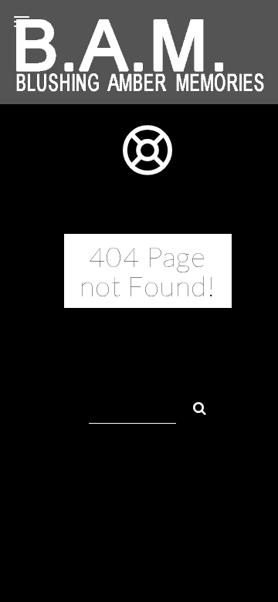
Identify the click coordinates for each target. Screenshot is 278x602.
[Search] (193, 406)
